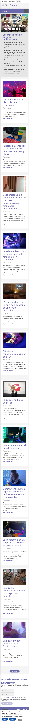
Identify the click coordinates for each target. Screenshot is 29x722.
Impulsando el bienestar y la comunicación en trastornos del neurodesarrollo (14, 52)
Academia (12, 1)
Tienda (5, 1)
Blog (19, 1)
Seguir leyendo (7, 118)
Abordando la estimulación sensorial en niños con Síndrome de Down (14, 62)
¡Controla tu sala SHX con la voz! (14, 69)
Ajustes (20, 719)
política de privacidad (12, 697)
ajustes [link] (20, 716)
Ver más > (15, 671)
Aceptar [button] (5, 719)
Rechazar (12, 719)
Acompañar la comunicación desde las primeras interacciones (14, 43)
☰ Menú (4, 11)
